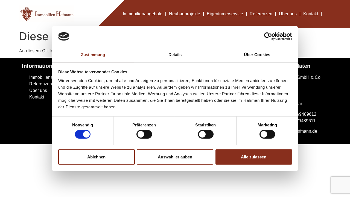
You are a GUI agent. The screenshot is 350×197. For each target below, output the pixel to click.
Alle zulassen (253, 156)
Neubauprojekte (184, 13)
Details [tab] (175, 54)
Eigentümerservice (225, 13)
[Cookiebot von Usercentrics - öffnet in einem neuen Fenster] (268, 36)
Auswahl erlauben (175, 156)
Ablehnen (96, 156)
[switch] (144, 134)
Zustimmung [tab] (93, 54)
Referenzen (261, 13)
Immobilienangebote (142, 13)
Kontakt (310, 13)
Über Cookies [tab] (257, 54)
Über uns (288, 13)
